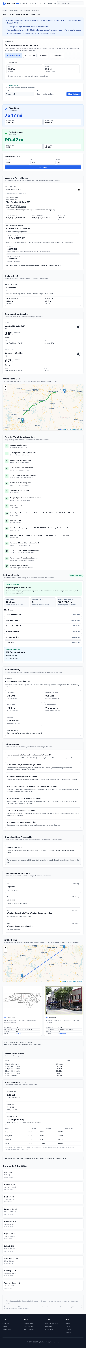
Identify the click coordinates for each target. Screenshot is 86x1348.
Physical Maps (28, 1323)
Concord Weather (14, 353)
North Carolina (25, 10)
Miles (58, 159)
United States (13, 10)
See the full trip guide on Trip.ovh (34, 1301)
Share (44, 55)
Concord (52, 1018)
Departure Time (10, 186)
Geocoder (48, 1326)
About (68, 1323)
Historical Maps (29, 1329)
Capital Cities (7, 1329)
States (5, 1326)
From (7, 90)
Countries (6, 1323)
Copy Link (31, 55)
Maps (32, 3)
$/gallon (7, 159)
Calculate (43, 167)
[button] (64, 391)
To (37, 90)
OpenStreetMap (72, 429)
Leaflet (63, 429)
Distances (52, 3)
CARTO (80, 429)
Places (22, 3)
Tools (41, 3)
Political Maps (28, 1326)
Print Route (58, 55)
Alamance (35, 10)
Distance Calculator (51, 1323)
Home (5, 10)
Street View (49, 1329)
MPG (32, 159)
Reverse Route (14, 55)
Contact (68, 1332)
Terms (68, 1326)
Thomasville (10, 288)
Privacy (68, 1329)
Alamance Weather (15, 326)
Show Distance (74, 94)
